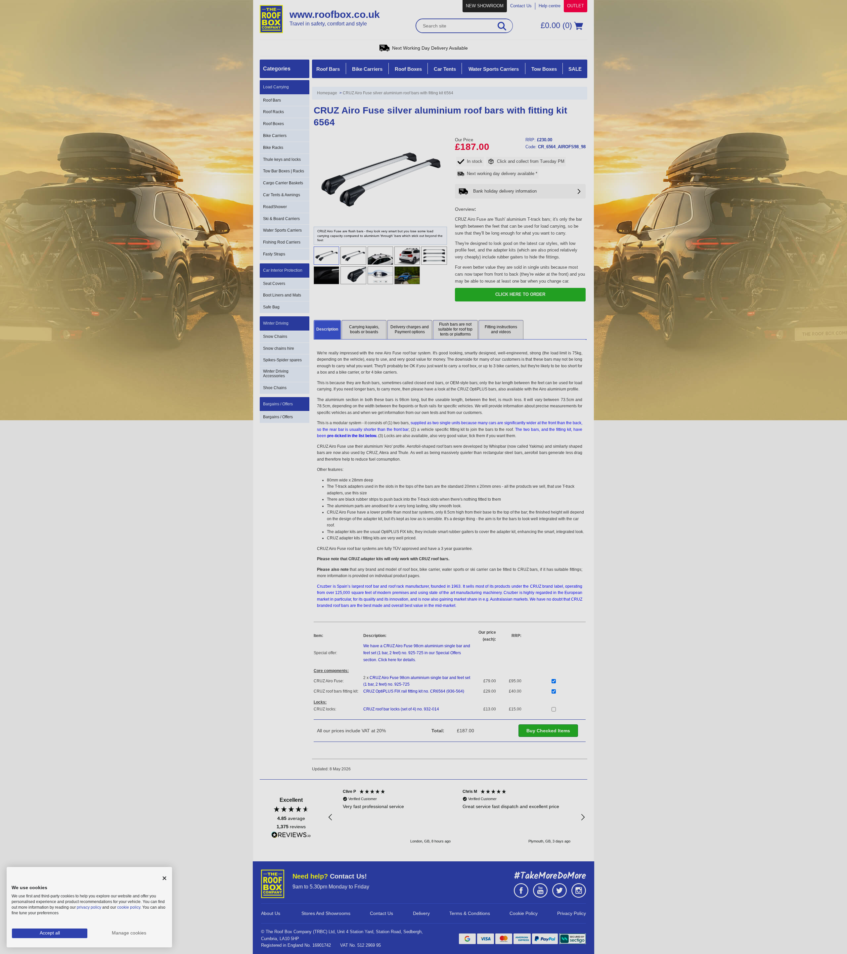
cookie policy (128, 907)
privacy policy (89, 907)
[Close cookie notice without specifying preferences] (164, 878)
